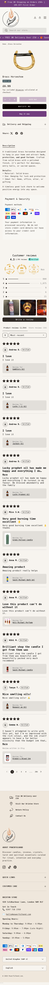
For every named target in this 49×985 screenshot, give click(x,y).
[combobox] (24, 30)
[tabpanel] (24, 170)
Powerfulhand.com (16, 976)
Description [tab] (9, 146)
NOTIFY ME (24, 106)
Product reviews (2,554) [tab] (15, 328)
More (42, 269)
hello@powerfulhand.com (18, 914)
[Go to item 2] (28, 307)
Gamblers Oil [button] (19, 369)
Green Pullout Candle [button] (23, 540)
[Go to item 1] (11, 307)
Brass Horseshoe (14, 44)
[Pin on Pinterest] (21, 133)
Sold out (33, 99)
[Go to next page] (42, 772)
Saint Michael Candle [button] (23, 670)
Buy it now (24, 114)
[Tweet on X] (11, 133)
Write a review (24, 319)
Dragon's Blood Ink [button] (22, 759)
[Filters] (5, 335)
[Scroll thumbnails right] (43, 308)
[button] (39, 17)
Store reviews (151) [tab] (38, 328)
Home (4, 44)
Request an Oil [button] (20, 707)
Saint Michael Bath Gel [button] (24, 580)
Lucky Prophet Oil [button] (21, 494)
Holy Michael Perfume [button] (23, 622)
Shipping (20, 90)
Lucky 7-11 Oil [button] (20, 406)
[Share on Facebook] (16, 133)
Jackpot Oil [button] (18, 444)
